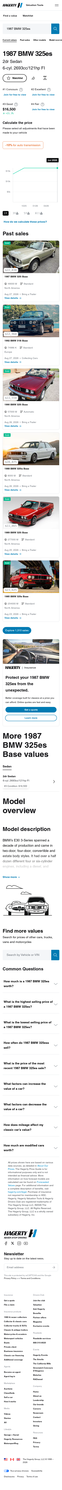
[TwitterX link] (12, 1243)
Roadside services (42, 1338)
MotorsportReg (11, 1443)
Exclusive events (41, 1326)
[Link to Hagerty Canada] (12, 1459)
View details (11, 298)
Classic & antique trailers (16, 1330)
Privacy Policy (10, 1278)
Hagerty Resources (13, 1439)
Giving (36, 1426)
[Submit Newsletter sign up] (53, 1267)
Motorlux (37, 1375)
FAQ (35, 1438)
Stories (7, 1418)
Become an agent (12, 1372)
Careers (37, 1409)
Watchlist (28, 15)
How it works (10, 1401)
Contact (37, 1417)
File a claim (9, 1305)
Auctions (8, 1389)
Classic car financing (14, 1355)
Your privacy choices (19, 1471)
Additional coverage (13, 1360)
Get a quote (31, 709)
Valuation (37, 1305)
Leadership (38, 1400)
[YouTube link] (25, 1243)
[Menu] (56, 5)
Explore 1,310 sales (17, 630)
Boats (7, 1343)
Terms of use (32, 1476)
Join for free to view (15, 94)
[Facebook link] (6, 1243)
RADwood (37, 1379)
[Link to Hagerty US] (6, 1459)
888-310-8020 (39, 1343)
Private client (10, 1347)
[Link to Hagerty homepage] (20, 1234)
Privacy (36, 1442)
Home (36, 1392)
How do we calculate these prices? (25, 221)
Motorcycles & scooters (15, 1334)
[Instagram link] (19, 1243)
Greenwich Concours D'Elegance (43, 1369)
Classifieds (9, 1393)
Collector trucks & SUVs (15, 1326)
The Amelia (38, 1359)
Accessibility (36, 1471)
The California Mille (42, 1364)
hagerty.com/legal (17, 1192)
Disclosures (9, 1476)
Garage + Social (11, 1435)
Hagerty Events (40, 1355)
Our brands (38, 1404)
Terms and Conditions (30, 1278)
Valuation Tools (34, 5)
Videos (7, 1414)
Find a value (10, 15)
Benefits (37, 1313)
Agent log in (9, 1376)
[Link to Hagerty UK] (18, 1459)
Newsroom (38, 1413)
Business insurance (13, 1351)
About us (37, 1396)
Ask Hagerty (39, 1309)
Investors (37, 1421)
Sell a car (8, 1397)
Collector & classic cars (15, 1321)
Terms (36, 1447)
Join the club (39, 1300)
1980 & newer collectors (15, 1317)
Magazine (37, 1322)
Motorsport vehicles (13, 1338)
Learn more (31, 718)
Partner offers (39, 1317)
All (5, 1422)
